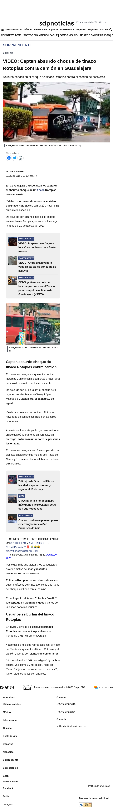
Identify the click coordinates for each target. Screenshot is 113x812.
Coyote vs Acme (11, 35)
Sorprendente (10, 760)
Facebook (8, 788)
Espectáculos (10, 768)
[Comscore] (103, 687)
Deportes (81, 29)
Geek (6, 776)
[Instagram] (12, 687)
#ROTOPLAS (18, 543)
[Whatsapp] (21, 157)
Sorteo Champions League (40, 35)
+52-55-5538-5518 (65, 704)
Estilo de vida (67, 29)
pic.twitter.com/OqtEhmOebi (22, 550)
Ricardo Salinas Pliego (94, 35)
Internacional (40, 29)
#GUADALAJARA (16, 547)
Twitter (6, 796)
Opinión (53, 29)
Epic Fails (8, 53)
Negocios (93, 29)
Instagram (8, 804)
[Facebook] (9, 157)
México (27, 29)
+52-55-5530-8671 (65, 712)
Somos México (68, 35)
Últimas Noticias (13, 29)
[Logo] (56, 24)
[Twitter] (15, 157)
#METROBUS (37, 543)
